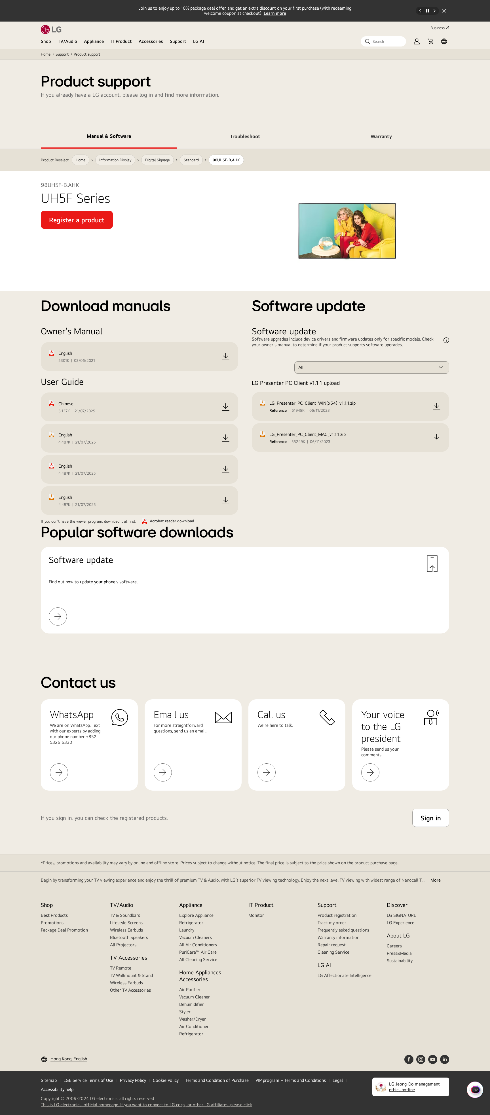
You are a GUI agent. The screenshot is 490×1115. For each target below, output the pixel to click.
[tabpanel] (245, 398)
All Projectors (123, 944)
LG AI (198, 41)
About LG (398, 935)
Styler (185, 1011)
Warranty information (338, 937)
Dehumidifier (191, 1004)
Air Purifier (189, 989)
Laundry (186, 930)
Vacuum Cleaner (194, 997)
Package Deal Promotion (64, 930)
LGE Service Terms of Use (88, 1080)
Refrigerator (191, 922)
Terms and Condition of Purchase (217, 1080)
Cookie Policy (166, 1080)
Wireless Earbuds (126, 930)
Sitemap (49, 1080)
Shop (46, 41)
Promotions (52, 922)
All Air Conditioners (198, 944)
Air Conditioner (194, 1026)
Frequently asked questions (343, 930)
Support (178, 41)
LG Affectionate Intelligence (344, 975)
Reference (278, 410)
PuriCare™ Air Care (198, 952)
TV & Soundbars (125, 915)
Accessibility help (57, 1089)
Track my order (332, 922)
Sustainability (400, 960)
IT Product (121, 41)
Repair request (332, 944)
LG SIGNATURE (401, 915)
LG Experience (400, 922)
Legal (338, 1080)
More (435, 880)
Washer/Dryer (192, 1019)
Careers (394, 946)
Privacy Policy (133, 1080)
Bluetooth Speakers (129, 937)
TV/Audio (67, 41)
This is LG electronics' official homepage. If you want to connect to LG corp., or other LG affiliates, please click (146, 1105)
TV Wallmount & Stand (131, 975)
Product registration (337, 915)
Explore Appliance (196, 915)
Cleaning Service (333, 952)
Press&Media (399, 953)
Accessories (151, 41)
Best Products (54, 915)
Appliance (94, 41)
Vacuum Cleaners (195, 937)
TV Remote (120, 968)
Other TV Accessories (130, 990)
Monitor (256, 915)
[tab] (109, 137)
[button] (383, 41)
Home (45, 54)
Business (437, 28)
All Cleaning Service (198, 959)
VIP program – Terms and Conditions (290, 1080)
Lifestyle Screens (126, 922)
